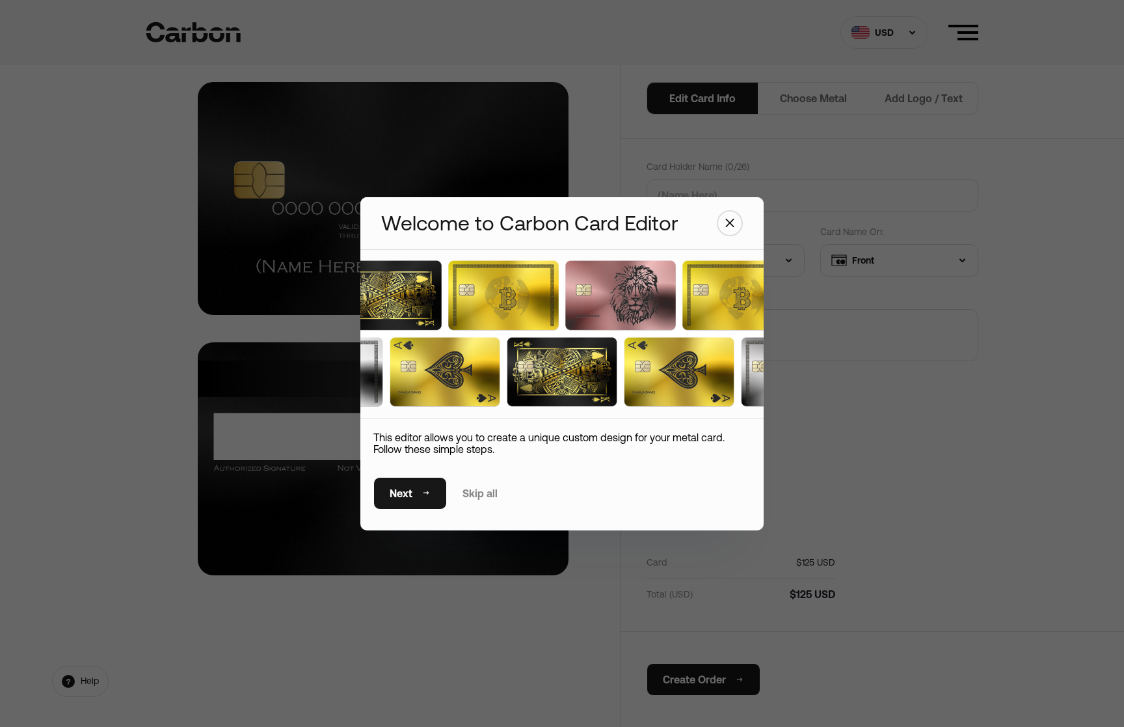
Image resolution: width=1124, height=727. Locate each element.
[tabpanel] (562, 326)
